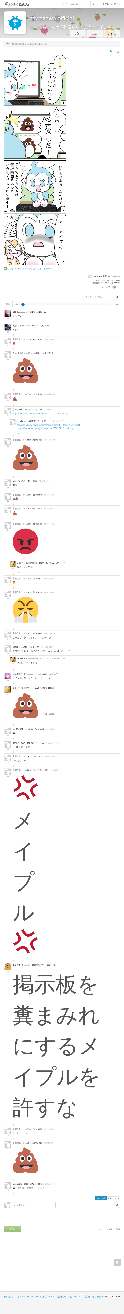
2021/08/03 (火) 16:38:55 (48, 674)
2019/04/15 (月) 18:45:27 (32, 578)
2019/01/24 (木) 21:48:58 (27, 481)
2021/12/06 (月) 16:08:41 (36, 743)
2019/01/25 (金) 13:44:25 (32, 508)
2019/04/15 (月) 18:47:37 (32, 592)
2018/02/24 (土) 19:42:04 (41, 353)
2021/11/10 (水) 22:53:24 (45, 688)
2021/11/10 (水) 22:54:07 (49, 563)
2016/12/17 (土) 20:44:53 (36, 312)
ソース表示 (104, 287)
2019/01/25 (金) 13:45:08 (32, 524)
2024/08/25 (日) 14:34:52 (32, 1129)
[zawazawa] (16, 4)
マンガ (115, 51)
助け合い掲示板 (64, 1296)
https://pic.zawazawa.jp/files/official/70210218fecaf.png (40, 413)
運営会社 (96, 1296)
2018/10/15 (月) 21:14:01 (38, 421)
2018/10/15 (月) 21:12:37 (34, 409)
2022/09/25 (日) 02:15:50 (32, 756)
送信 (12, 1228)
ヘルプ (43, 1296)
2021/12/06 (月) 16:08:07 (34, 729)
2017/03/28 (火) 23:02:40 (32, 339)
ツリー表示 (101, 1198)
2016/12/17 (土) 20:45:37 (41, 325)
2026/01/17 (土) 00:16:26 (32, 1143)
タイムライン (113, 1198)
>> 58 (62, 658)
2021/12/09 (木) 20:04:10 (49, 658)
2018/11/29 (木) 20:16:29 (32, 440)
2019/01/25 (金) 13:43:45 (32, 495)
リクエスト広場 (82, 1296)
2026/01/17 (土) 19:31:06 (34, 1184)
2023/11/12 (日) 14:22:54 (33, 770)
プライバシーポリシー (26, 1296)
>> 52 (62, 562)
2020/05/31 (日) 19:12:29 (29, 647)
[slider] (23, 304)
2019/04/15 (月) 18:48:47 (32, 633)
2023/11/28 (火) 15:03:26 (42, 965)
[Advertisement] (33, 1264)
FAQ (51, 1296)
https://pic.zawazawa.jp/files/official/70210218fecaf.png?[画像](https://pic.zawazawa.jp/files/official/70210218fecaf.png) (48, 426)
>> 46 (64, 421)
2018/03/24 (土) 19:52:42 (32, 394)
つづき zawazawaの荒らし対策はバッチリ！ (29, 268)
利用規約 (8, 1296)
